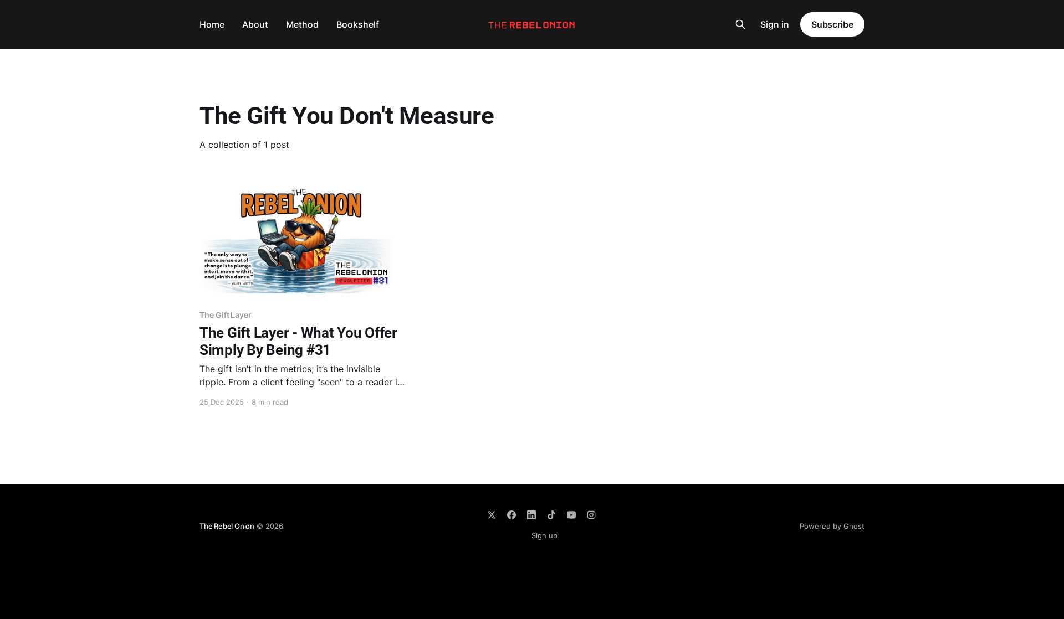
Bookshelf (357, 24)
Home (212, 24)
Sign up (544, 535)
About (255, 24)
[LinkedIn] (531, 514)
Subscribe (832, 24)
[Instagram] (591, 514)
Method (302, 24)
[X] (491, 514)
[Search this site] (740, 24)
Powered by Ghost (832, 526)
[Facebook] (511, 514)
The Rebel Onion (227, 526)
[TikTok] (551, 514)
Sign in (774, 24)
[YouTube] (571, 514)
